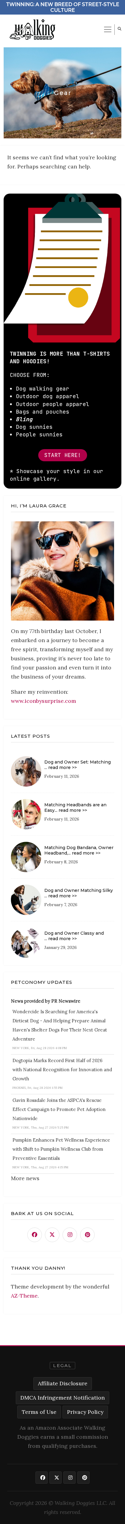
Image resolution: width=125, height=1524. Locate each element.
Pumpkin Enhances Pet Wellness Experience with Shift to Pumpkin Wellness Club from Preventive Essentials (61, 1149)
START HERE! (62, 455)
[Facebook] (34, 1235)
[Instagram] (69, 1235)
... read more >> (60, 767)
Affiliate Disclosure (62, 1383)
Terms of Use (39, 1411)
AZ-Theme (24, 1295)
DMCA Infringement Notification (62, 1397)
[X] (52, 1235)
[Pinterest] (87, 1235)
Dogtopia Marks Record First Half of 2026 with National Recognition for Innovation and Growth (62, 1070)
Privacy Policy (85, 1411)
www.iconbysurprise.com (43, 700)
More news (25, 1178)
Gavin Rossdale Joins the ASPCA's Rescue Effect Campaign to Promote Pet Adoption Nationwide (59, 1109)
